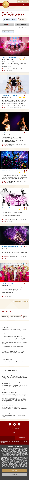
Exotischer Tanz (23, 19)
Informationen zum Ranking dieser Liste (21, 301)
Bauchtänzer (5, 316)
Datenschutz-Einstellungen (14, 477)
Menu (23, 4)
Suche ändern (21, 24)
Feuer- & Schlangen (16, 316)
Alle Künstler (3, 9)
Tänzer (17, 9)
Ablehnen (14, 474)
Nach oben (22, 437)
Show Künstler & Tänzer (11, 9)
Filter (6, 24)
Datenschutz (18, 428)
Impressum (10, 428)
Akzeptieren (14, 470)
